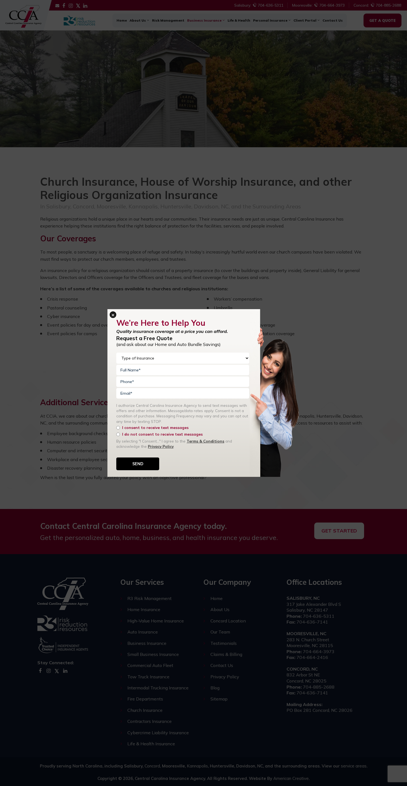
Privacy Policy (161, 446)
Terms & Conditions (205, 441)
